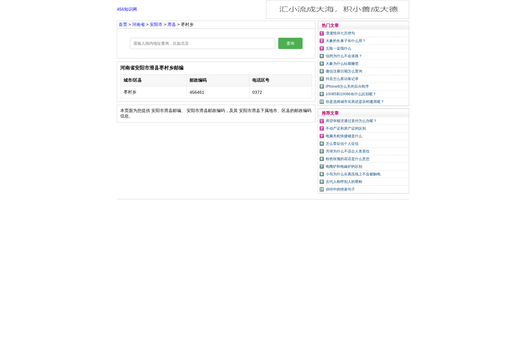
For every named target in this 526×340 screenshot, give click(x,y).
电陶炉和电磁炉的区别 (344, 166)
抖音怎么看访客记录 (342, 79)
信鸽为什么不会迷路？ (344, 56)
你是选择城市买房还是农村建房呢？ (355, 102)
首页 (123, 24)
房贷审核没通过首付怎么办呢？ (351, 121)
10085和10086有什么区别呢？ (351, 94)
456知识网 (127, 9)
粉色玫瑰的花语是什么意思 (348, 159)
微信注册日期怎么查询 (344, 71)
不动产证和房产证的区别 (346, 128)
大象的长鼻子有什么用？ (346, 41)
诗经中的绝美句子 (340, 189)
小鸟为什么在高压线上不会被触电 (353, 174)
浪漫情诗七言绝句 (340, 33)
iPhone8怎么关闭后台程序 (347, 86)
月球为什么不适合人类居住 (348, 151)
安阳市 (157, 24)
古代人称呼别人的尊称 (344, 182)
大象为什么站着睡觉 (342, 63)
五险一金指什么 (338, 48)
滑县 (171, 24)
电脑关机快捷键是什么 (344, 136)
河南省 (139, 24)
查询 (290, 43)
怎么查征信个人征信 (342, 144)
